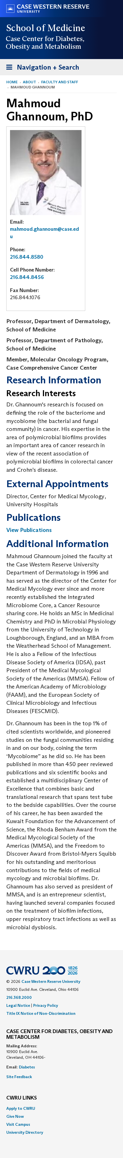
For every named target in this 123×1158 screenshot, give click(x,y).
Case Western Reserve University (50, 981)
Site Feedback (19, 1076)
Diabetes (27, 1067)
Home (12, 82)
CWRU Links (21, 1098)
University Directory (24, 1132)
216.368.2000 (19, 997)
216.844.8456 (27, 277)
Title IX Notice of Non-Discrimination (41, 1013)
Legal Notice (18, 1005)
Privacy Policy (45, 1005)
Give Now (15, 1116)
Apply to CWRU (20, 1108)
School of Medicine (46, 28)
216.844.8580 (26, 257)
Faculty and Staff (59, 82)
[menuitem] (61, 1108)
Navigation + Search (41, 69)
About (29, 82)
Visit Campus (18, 1124)
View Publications (29, 530)
